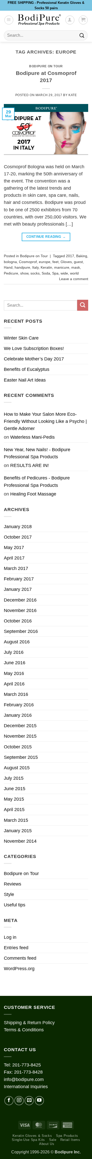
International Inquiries (26, 1086)
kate (72, 95)
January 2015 (18, 830)
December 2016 (20, 600)
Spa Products (67, 1136)
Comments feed (20, 958)
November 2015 (20, 736)
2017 (70, 256)
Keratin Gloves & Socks (32, 1136)
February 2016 (19, 704)
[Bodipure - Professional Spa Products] (39, 20)
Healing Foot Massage (33, 494)
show (24, 273)
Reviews (12, 884)
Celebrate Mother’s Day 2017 (34, 358)
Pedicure (11, 273)
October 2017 (18, 537)
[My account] (69, 20)
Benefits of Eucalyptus (26, 369)
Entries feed (16, 947)
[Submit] (82, 36)
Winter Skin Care (21, 338)
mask (75, 267)
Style (9, 894)
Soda (46, 273)
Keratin (46, 267)
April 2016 (14, 683)
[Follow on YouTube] (39, 1100)
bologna (10, 262)
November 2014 (20, 841)
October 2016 (18, 620)
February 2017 (19, 578)
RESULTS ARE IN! (29, 465)
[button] (8, 20)
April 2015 (14, 809)
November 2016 (20, 610)
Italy (35, 267)
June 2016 (14, 662)
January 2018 (18, 526)
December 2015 (20, 725)
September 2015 (21, 757)
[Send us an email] (29, 1100)
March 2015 (16, 820)
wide (64, 273)
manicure (61, 267)
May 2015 (14, 799)
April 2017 (14, 558)
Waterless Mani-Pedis (32, 437)
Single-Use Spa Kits (28, 1140)
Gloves (66, 262)
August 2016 (17, 641)
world (74, 273)
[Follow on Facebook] (9, 1100)
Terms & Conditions (24, 1029)
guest (78, 262)
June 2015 (14, 788)
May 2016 (14, 673)
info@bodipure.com (24, 1079)
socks (35, 273)
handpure (22, 267)
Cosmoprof (28, 262)
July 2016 (14, 652)
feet (55, 262)
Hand (8, 267)
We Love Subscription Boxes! (34, 348)
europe (44, 262)
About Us (46, 1144)
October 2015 (18, 746)
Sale (52, 1140)
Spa (55, 273)
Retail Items (70, 1140)
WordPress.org (19, 968)
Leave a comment (73, 279)
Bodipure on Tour (46, 66)
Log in (10, 937)
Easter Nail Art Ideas (25, 380)
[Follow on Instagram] (19, 1100)
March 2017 (16, 568)
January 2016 (18, 715)
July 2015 (14, 778)
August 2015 (17, 767)
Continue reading (46, 237)
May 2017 (14, 547)
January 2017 (18, 589)
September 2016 (21, 631)
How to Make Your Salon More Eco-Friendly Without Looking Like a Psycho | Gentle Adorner (45, 421)
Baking (81, 256)
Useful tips (14, 904)
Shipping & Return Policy (29, 1022)
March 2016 (16, 694)
